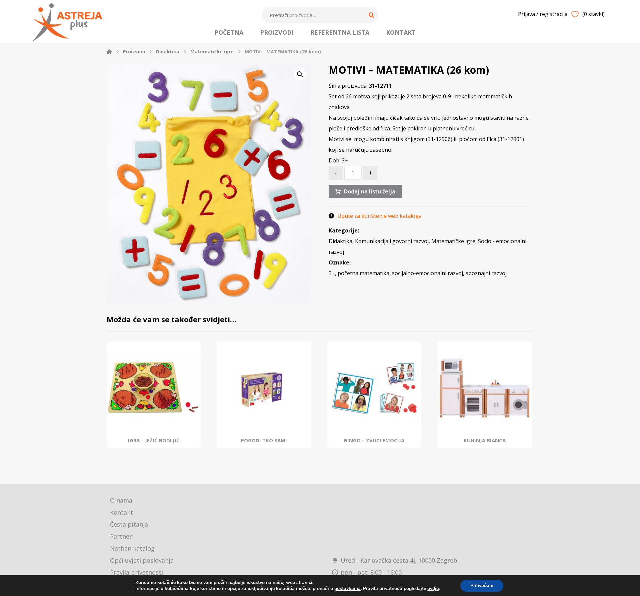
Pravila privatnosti (136, 572)
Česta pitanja (129, 524)
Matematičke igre (453, 241)
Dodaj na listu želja (369, 191)
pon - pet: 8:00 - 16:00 (371, 572)
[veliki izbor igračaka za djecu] (67, 22)
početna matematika (363, 273)
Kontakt (121, 512)
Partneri (122, 536)
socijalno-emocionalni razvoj (427, 273)
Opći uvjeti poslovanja (142, 560)
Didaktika (340, 241)
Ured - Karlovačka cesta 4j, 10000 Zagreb (399, 560)
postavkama (347, 589)
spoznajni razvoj (486, 273)
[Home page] (109, 51)
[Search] (371, 15)
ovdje (433, 588)
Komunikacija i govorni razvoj (392, 241)
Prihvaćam (481, 585)
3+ (332, 273)
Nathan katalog (132, 548)
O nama (121, 500)
